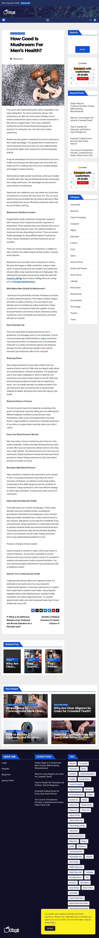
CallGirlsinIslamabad (87, 774)
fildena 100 (73, 805)
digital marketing (75, 789)
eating (43, 338)
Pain (87, 877)
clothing (72, 779)
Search (74, 32)
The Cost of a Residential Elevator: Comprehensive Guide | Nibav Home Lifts (81, 152)
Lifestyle (74, 281)
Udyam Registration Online (78, 903)
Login (4, 763)
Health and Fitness (17, 33)
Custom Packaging (75, 784)
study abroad (74, 888)
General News (76, 262)
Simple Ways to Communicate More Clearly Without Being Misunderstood (48, 765)
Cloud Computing (78, 217)
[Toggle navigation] (48, 20)
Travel (73, 319)
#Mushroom (18, 59)
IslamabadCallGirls (75, 851)
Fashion (74, 243)
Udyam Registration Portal (78, 908)
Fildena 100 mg (86, 805)
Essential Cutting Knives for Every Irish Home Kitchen (81, 141)
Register (5, 769)
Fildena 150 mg (74, 815)
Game (73, 256)
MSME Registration (76, 867)
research (72, 882)
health (71, 846)
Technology (75, 307)
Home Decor (75, 275)
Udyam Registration (76, 898)
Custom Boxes (84, 779)
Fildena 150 (85, 810)
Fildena (84, 800)
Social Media (76, 300)
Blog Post (6, 775)
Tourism (73, 313)
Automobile (75, 205)
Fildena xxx (73, 841)
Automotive (73, 769)
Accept (50, 928)
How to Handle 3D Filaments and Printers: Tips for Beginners (80, 129)
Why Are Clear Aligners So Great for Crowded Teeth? (72, 709)
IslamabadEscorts (75, 857)
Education (74, 237)
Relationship (75, 294)
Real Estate (75, 288)
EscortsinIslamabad (76, 794)
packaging (89, 872)
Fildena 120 (73, 810)
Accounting (83, 763)
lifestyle (89, 857)
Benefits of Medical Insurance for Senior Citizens (50, 620)
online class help (75, 872)
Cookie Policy (50, 923)
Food (72, 249)
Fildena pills (73, 831)
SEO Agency (84, 882)
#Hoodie (72, 763)
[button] (91, 20)
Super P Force (88, 888)
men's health (73, 862)
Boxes (84, 769)
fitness (84, 841)
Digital (73, 230)
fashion (90, 794)
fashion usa (73, 800)
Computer (74, 224)
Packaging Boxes (75, 877)
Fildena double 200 (75, 820)
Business (74, 211)
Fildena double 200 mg (77, 826)
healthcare (82, 846)
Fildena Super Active (76, 836)
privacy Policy (8, 780)
